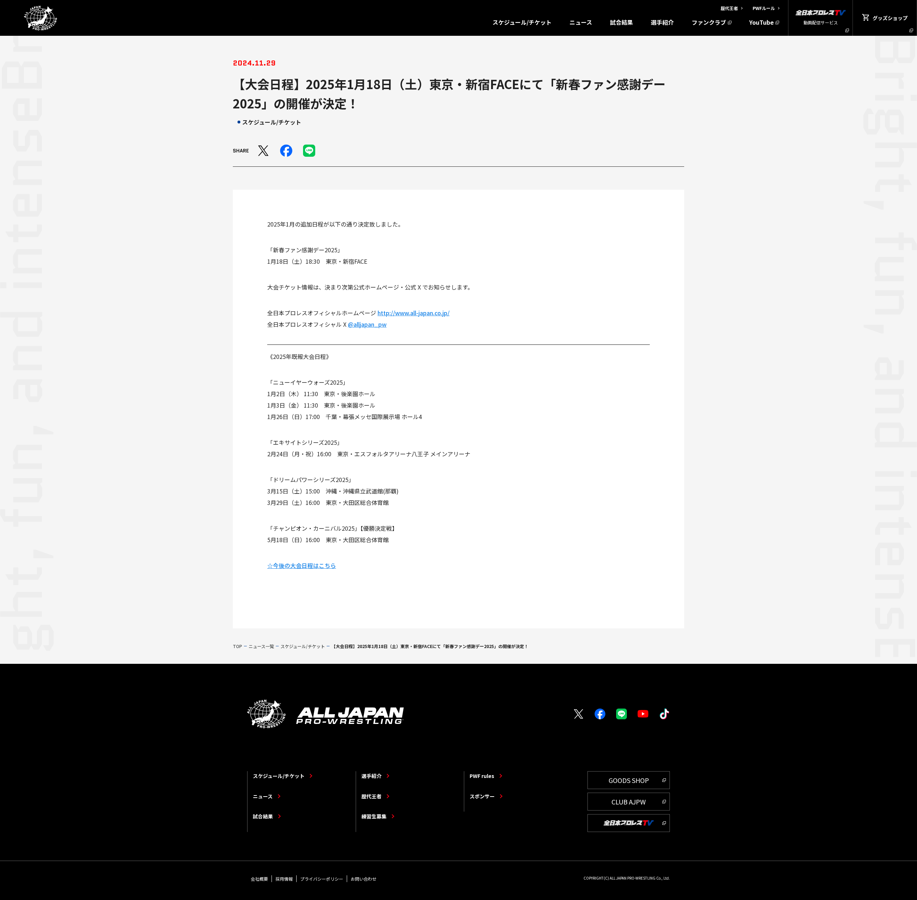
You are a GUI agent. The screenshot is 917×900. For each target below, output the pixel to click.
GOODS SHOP (629, 780)
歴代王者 (371, 796)
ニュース (581, 22)
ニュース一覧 (261, 646)
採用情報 (284, 879)
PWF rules (482, 775)
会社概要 (259, 879)
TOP (237, 646)
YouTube (761, 22)
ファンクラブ (709, 22)
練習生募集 (374, 816)
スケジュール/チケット (522, 22)
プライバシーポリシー (321, 879)
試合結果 (621, 22)
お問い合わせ (363, 879)
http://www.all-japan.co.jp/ (414, 312)
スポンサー (482, 796)
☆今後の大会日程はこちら (301, 565)
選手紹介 (662, 22)
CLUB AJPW (628, 801)
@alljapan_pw (367, 324)
